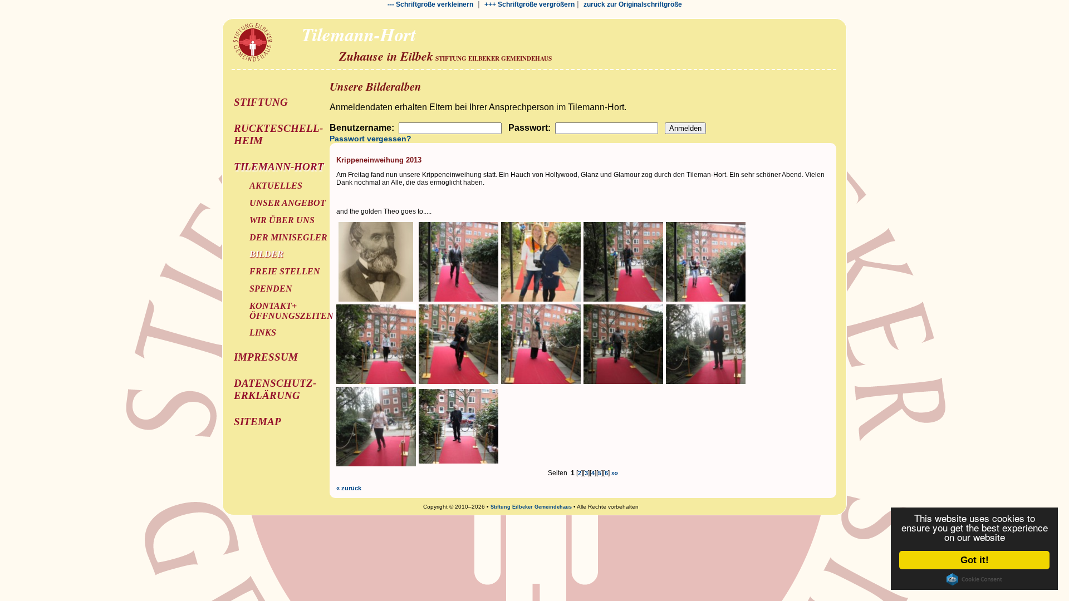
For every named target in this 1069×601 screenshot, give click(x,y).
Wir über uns (282, 220)
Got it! (974, 560)
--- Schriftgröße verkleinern (430, 4)
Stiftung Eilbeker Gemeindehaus (531, 507)
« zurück (348, 488)
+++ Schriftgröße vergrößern (529, 4)
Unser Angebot (287, 203)
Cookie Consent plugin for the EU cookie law (974, 579)
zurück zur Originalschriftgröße (632, 4)
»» (614, 473)
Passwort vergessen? (370, 138)
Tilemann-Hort (279, 167)
